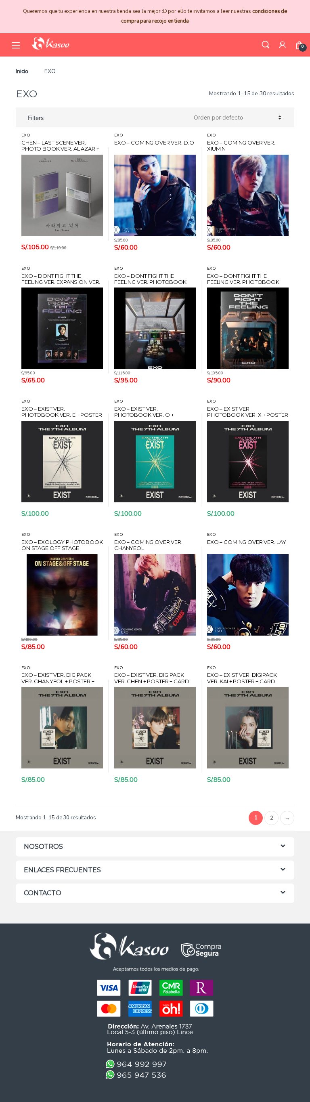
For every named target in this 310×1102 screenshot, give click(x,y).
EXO (25, 135)
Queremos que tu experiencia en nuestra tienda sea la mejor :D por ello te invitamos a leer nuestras (155, 16)
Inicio (22, 71)
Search (265, 44)
